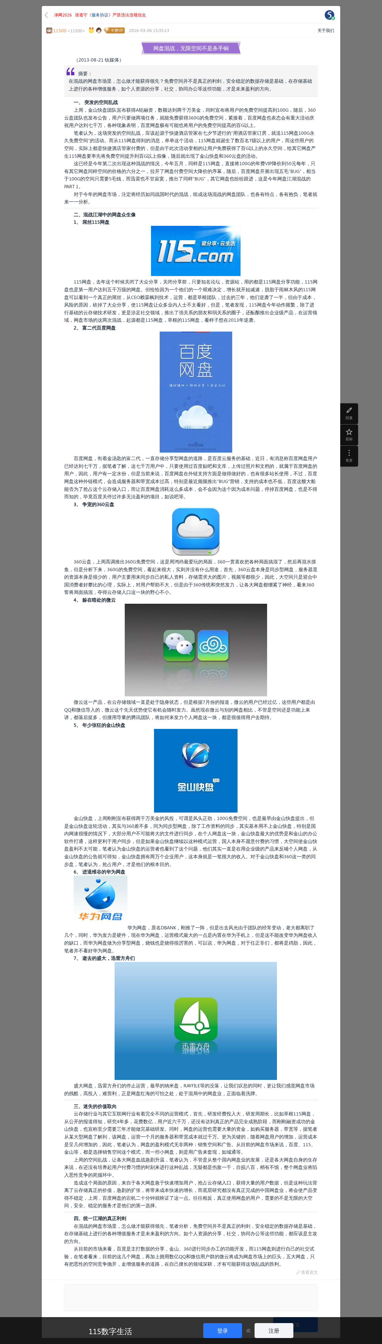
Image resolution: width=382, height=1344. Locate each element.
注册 (274, 1330)
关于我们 (326, 30)
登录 (222, 1330)
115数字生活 (110, 1330)
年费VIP (117, 30)
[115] (329, 15)
